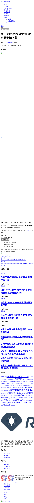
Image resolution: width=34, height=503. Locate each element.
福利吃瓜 (7, 13)
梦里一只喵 (29, 395)
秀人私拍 (7, 10)
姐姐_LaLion (26, 383)
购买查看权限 (4, 239)
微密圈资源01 (21, 390)
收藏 (5, 256)
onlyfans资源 (8, 8)
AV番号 (6, 15)
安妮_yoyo (14, 385)
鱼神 (7, 405)
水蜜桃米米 (6, 398)
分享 (2, 256)
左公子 (16, 387)
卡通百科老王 (16, 381)
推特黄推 (13, 393)
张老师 (23, 387)
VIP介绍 (6, 464)
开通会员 (28, 230)
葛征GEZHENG (17, 403)
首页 (5, 4)
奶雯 (20, 383)
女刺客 (14, 383)
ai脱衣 (9, 19)
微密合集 (7, 390)
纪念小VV (9, 400)
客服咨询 (7, 466)
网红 (19, 400)
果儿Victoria (9, 395)
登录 (2, 26)
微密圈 (6, 6)
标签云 (6, 455)
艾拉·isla (5, 403)
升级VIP (6, 22)
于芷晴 (28, 379)
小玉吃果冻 (8, 387)
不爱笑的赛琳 (9, 379)
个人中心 (7, 453)
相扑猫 (27, 397)
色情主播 (7, 12)
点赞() (9, 256)
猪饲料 (21, 397)
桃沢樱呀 (20, 395)
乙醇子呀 (20, 379)
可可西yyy (25, 381)
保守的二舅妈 (8, 381)
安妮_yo (6, 385)
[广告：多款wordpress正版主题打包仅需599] (1, 254)
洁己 (15, 398)
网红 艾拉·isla (27, 400)
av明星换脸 (11, 21)
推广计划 (7, 468)
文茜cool (23, 393)
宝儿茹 (22, 385)
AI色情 (6, 17)
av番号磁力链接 (18, 376)
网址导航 (7, 457)
